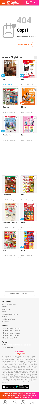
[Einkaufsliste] (31, 2)
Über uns (4, 316)
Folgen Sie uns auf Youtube (10, 335)
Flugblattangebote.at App (10, 314)
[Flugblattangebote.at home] (13, 3)
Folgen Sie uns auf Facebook (11, 330)
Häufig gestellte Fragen (9, 304)
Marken (4, 311)
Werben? (4, 307)
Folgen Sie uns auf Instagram (11, 333)
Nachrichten (5, 321)
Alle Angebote (6, 309)
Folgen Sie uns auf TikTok (10, 338)
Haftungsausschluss (8, 395)
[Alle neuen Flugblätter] (35, 57)
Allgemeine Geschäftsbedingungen (26, 395)
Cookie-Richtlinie (27, 397)
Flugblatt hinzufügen (8, 319)
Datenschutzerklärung (14, 397)
